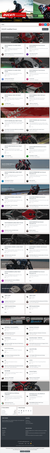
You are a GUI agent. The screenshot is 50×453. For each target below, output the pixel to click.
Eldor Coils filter (32, 180)
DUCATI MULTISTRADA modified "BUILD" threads (13, 198)
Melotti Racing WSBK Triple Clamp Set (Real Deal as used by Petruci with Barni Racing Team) (14, 343)
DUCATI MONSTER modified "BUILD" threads (14, 222)
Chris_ (35, 334)
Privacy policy (21, 443)
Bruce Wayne (11, 79)
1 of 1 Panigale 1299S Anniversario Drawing (37, 355)
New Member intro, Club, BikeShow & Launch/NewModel (37, 394)
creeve (11, 206)
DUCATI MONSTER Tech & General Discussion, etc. (36, 222)
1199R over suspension (33, 103)
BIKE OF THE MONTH (8, 20)
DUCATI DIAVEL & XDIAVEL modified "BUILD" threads (14, 247)
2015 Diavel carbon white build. (10, 255)
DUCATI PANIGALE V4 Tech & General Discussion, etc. (37, 46)
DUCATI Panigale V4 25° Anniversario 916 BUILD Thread (14, 53)
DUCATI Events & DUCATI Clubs (8, 386)
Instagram (3, 432)
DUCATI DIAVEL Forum (6, 238)
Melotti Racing (8, 337)
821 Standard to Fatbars (9, 180)
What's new (27, 20)
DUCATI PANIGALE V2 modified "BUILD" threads (13, 71)
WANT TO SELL (32, 295)
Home (28, 443)
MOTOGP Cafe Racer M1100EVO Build (11, 230)
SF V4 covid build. (8, 155)
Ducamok (11, 181)
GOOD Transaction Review (10, 306)
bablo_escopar (12, 403)
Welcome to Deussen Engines (34, 377)
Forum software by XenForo (25, 445)
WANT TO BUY (8, 295)
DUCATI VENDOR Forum (7, 320)
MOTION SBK (7, 370)
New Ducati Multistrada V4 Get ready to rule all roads (38, 205)
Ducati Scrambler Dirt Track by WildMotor (12, 280)
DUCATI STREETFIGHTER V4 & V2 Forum (10, 137)
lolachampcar (12, 302)
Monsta (10, 256)
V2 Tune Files (31, 78)
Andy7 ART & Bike (33, 349)
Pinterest (3, 430)
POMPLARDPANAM (13, 367)
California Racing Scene (9, 402)
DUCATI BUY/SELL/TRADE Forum (8, 288)
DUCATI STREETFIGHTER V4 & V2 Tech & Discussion (37, 147)
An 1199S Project (8, 103)
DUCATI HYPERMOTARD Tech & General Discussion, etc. (37, 173)
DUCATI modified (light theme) (24, 441)
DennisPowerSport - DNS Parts (35, 337)
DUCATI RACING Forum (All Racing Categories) (12, 394)
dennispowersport (37, 344)
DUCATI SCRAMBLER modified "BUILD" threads (13, 272)
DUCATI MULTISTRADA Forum (8, 188)
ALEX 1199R (36, 104)
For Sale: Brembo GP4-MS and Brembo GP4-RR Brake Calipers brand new (39, 301)
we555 (11, 231)
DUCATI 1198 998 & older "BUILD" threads (13, 120)
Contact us (27, 420)
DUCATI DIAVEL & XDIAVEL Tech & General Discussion (38, 247)
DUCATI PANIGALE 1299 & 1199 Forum (10, 86)
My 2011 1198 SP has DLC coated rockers (36, 129)
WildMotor (11, 281)
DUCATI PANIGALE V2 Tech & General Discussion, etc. (37, 71)
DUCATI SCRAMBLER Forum (7, 263)
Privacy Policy (28, 421)
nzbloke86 (36, 79)
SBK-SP (35, 130)
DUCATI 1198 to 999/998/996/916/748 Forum (11, 111)
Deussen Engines (33, 371)
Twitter (3, 433)
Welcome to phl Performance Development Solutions (14, 365)
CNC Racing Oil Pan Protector (10, 332)
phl (5, 360)
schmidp (14, 414)
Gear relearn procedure (33, 53)
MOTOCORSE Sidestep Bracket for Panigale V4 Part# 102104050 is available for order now (39, 343)
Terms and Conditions (29, 423)
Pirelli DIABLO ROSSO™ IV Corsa (35, 365)
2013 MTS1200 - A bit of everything (11, 205)
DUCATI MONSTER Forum (7, 213)
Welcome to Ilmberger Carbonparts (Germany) (37, 332)
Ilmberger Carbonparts (34, 327)
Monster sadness (32, 230)
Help (25, 443)
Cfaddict (11, 156)
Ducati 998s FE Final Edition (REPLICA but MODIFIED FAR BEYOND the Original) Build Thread (14, 129)
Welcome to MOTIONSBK (9, 377)
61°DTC (31, 360)
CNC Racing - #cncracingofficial (11, 327)
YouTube (3, 435)
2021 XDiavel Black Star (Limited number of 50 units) (38, 255)
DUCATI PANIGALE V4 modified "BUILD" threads (13, 46)
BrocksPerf (11, 356)
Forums (18, 20)
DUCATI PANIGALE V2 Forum (8, 62)
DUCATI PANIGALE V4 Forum (8, 37)
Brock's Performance (9, 348)
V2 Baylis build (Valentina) (9, 78)
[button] (21, 20)
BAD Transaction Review (34, 306)
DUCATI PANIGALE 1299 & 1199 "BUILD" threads (13, 96)
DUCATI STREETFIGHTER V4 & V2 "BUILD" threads (13, 147)
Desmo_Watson (37, 156)
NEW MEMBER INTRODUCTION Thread (36, 402)
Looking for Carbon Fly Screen (10, 301)
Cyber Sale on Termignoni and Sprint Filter (12, 355)
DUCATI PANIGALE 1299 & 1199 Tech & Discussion (37, 96)
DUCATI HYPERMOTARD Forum (8, 163)
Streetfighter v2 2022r (33, 155)
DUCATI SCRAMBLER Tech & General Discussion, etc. (37, 272)
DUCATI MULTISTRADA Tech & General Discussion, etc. (37, 198)
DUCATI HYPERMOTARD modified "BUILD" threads (13, 173)
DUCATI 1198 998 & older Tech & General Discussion (37, 121)
